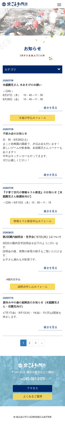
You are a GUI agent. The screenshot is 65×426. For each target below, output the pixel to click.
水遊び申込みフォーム (32, 118)
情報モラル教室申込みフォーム (32, 221)
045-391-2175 (34, 379)
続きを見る (50, 107)
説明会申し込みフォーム (32, 286)
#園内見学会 (13, 279)
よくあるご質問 (32, 396)
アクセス (32, 388)
